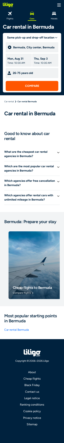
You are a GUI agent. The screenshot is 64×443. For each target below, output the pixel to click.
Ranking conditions (32, 404)
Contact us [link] (32, 391)
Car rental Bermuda (16, 329)
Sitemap (32, 424)
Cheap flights (32, 378)
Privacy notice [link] (32, 418)
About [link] (32, 372)
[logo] (8, 5)
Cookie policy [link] (32, 411)
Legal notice (32, 398)
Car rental (9, 101)
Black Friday (32, 385)
